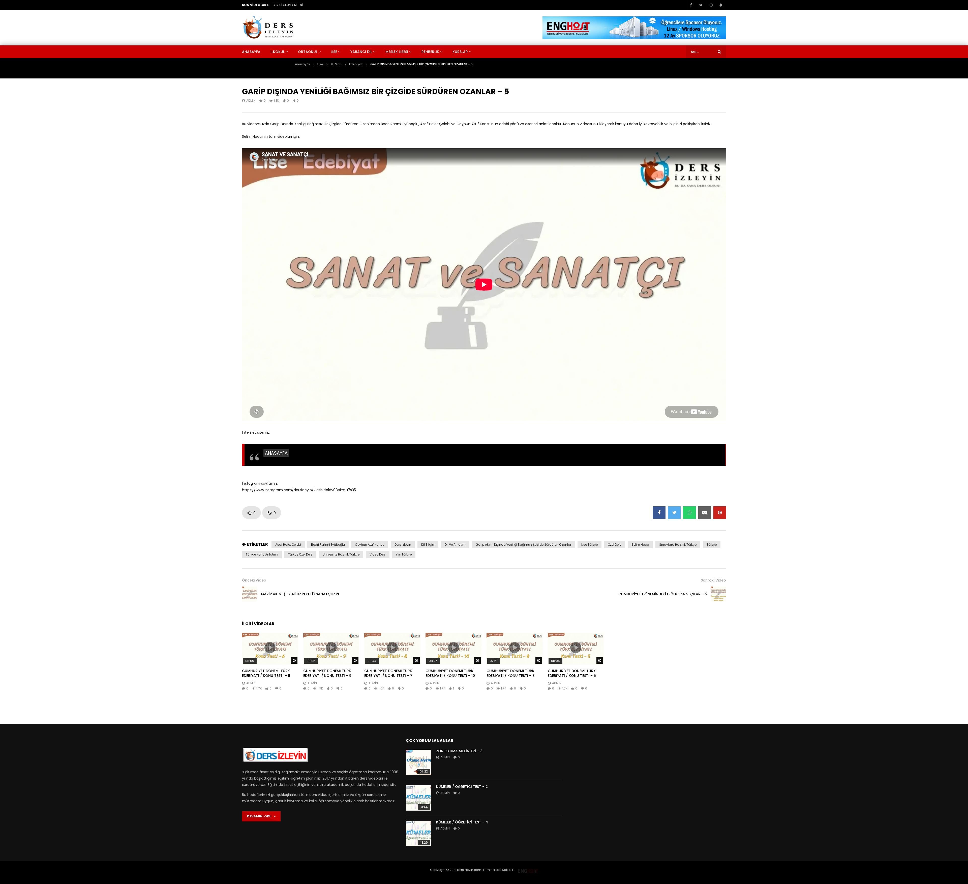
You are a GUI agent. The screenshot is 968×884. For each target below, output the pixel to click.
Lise (334, 51)
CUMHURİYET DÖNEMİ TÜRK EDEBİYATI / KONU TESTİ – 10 (450, 673)
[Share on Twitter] (674, 512)
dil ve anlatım (455, 544)
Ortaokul (307, 51)
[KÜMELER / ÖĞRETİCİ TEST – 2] (418, 798)
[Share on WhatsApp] (689, 512)
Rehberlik (430, 51)
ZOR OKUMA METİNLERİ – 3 (459, 751)
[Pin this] (719, 512)
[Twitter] (701, 5)
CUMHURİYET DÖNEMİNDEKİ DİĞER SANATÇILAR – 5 (662, 594)
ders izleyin (403, 544)
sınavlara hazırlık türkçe (678, 544)
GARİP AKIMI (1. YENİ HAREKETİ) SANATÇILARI (300, 594)
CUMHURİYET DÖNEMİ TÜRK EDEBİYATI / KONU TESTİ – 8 (511, 673)
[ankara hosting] (528, 870)
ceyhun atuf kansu (369, 544)
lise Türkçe (589, 544)
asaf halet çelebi (288, 544)
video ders (378, 554)
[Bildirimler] (721, 5)
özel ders (614, 544)
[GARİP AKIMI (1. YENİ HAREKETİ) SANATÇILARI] (249, 594)
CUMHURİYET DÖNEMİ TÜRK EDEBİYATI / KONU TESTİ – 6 (266, 673)
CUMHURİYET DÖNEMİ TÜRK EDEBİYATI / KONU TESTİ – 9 (327, 673)
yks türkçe (404, 554)
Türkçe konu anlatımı (262, 554)
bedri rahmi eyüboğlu (328, 544)
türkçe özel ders (300, 554)
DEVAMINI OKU (260, 816)
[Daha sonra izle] (711, 5)
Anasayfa (251, 51)
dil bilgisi (428, 544)
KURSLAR (460, 51)
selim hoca (640, 544)
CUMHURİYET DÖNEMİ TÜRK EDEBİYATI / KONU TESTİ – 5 (572, 673)
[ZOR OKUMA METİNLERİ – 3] (418, 762)
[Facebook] (691, 5)
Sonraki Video (713, 580)
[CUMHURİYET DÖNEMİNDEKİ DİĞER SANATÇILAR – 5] (718, 594)
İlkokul (277, 51)
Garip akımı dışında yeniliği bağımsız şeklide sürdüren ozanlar (523, 544)
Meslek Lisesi (396, 51)
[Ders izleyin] (269, 27)
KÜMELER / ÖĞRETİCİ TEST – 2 (462, 786)
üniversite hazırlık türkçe (341, 554)
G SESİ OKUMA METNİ (288, 5)
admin (251, 100)
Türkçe (712, 544)
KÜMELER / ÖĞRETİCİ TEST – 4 (462, 822)
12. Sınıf (336, 64)
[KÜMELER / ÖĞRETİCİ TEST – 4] (418, 833)
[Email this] (704, 512)
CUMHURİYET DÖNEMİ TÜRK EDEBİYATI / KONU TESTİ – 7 (388, 673)
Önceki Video (254, 580)
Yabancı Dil (361, 51)
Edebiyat (356, 64)
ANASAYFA (276, 453)
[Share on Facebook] (659, 512)
